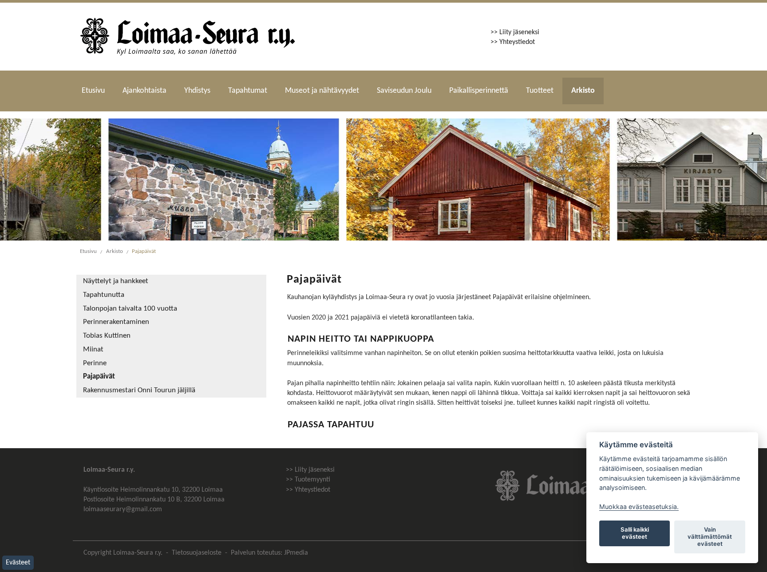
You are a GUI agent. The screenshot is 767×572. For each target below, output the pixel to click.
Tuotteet (540, 91)
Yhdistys (197, 91)
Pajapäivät (144, 251)
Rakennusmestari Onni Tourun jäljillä (139, 390)
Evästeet (18, 562)
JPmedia (296, 552)
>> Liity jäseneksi (514, 32)
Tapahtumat (247, 91)
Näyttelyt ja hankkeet (115, 281)
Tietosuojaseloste (196, 552)
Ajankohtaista (144, 91)
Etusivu (93, 91)
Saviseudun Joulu (404, 91)
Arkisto (583, 91)
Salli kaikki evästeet (635, 533)
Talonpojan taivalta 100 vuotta (130, 308)
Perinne (95, 363)
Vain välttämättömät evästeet (710, 536)
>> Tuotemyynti (308, 479)
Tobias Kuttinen (106, 335)
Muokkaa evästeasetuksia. (639, 506)
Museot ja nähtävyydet (322, 91)
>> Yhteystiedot (512, 42)
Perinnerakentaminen (116, 322)
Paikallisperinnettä (478, 91)
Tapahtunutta (103, 295)
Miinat (93, 349)
